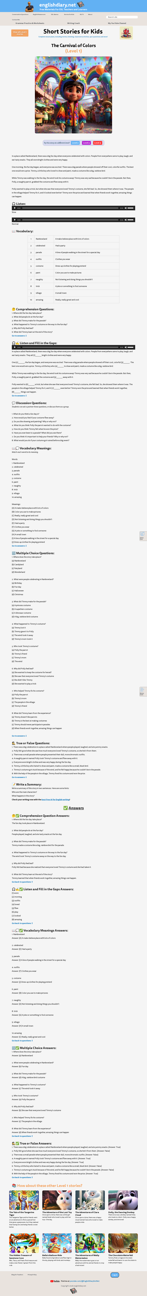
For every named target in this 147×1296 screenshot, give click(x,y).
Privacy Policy (32, 1275)
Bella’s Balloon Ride (52, 1255)
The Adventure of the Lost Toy (57, 1212)
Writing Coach (73, 23)
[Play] (15, 208)
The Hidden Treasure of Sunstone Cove (20, 1256)
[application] (73, 208)
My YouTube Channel (117, 23)
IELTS (81, 14)
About (90, 14)
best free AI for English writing (55, 799)
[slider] (131, 208)
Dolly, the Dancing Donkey (121, 1212)
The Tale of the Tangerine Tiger (21, 1213)
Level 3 (86, 142)
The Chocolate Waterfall (120, 1255)
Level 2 (75, 142)
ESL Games (54, 14)
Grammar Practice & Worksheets (30, 23)
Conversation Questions (20, 14)
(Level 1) (73, 51)
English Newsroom (39, 14)
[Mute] (126, 208)
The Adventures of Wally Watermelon (87, 1256)
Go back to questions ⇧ (22, 881)
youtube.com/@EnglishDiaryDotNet (84, 1281)
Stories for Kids (69, 14)
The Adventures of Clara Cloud (87, 1213)
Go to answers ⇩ (19, 335)
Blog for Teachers (17, 1275)
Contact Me (16, 20)
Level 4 (97, 142)
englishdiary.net (57, 4)
